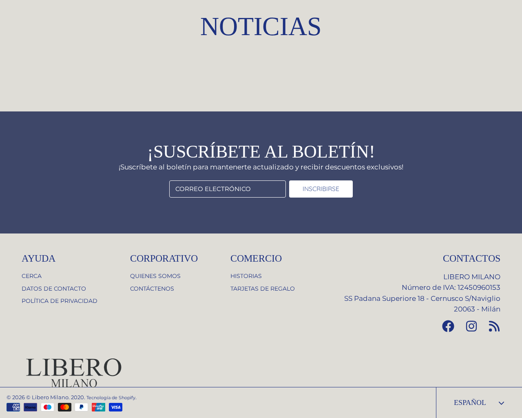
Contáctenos (152, 288)
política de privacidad (59, 301)
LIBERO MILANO (471, 277)
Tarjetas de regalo (262, 288)
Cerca (32, 276)
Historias (246, 276)
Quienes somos (155, 276)
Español (470, 402)
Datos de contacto (54, 288)
